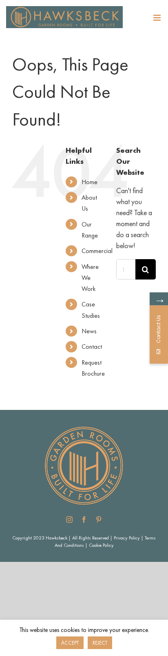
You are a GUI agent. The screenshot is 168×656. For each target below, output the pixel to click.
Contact (92, 346)
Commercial (97, 251)
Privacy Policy (127, 538)
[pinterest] (98, 519)
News (89, 331)
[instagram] (69, 519)
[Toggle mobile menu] (157, 17)
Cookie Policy (101, 545)
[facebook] (84, 519)
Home (89, 182)
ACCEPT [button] (70, 642)
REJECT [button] (100, 642)
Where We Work (90, 277)
